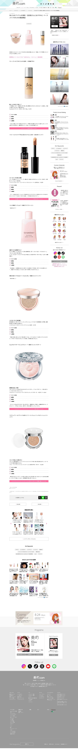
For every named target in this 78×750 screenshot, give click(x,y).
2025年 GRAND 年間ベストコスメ (62, 704)
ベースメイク (30, 10)
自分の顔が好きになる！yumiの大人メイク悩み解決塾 (24, 553)
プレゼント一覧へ (58, 209)
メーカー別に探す (12, 731)
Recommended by (41, 597)
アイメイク (40, 553)
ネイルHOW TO (41, 696)
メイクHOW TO (23, 10)
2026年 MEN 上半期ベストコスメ (62, 701)
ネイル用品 (11, 719)
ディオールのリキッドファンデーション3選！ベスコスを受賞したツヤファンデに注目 (17, 533)
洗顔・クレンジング (12, 696)
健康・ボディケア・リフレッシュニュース (51, 700)
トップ (10, 10)
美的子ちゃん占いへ (59, 242)
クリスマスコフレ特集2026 (13, 711)
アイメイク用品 (12, 715)
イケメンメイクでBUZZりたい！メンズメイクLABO (26, 551)
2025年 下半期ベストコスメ (61, 695)
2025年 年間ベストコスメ (61, 696)
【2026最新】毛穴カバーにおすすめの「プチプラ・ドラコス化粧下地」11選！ (39, 521)
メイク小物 (11, 718)
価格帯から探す (12, 733)
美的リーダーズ (20, 712)
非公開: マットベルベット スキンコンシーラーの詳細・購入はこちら (28, 199)
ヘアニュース (30, 701)
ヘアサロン (30, 700)
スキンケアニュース (12, 699)
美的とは (46, 744)
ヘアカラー (30, 696)
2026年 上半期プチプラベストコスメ (62, 700)
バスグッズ (11, 723)
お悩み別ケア (11, 695)
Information (57, 744)
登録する (27, 744)
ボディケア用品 (12, 722)
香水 (10, 727)
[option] (17, 523)
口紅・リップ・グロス (13, 717)
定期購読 (29, 654)
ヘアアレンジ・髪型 (31, 694)
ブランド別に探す (12, 732)
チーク (11, 724)
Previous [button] (11, 523)
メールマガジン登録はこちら (59, 261)
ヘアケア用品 (12, 720)
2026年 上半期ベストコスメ (61, 694)
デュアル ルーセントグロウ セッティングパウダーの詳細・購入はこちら (29, 409)
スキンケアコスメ (12, 713)
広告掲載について (64, 744)
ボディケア (49, 694)
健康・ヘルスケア (50, 696)
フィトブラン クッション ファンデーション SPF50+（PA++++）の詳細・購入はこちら (28, 481)
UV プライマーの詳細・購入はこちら (29, 128)
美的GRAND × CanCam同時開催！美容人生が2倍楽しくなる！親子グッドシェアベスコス (39, 533)
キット (11, 726)
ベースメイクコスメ (13, 714)
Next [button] (46, 523)
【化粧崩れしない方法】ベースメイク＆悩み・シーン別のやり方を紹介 (17, 521)
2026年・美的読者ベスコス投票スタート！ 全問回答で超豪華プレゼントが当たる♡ (64, 203)
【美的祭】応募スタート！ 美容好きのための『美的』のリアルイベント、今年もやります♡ (64, 193)
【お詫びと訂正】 (55, 35)
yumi (35, 553)
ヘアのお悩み (30, 699)
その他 (11, 729)
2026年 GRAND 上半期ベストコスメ (62, 703)
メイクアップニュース (20, 699)
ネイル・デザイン (42, 694)
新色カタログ (19, 696)
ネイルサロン (41, 695)
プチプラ (17, 549)
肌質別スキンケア (12, 694)
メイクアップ (16, 10)
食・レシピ (49, 695)
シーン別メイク (19, 695)
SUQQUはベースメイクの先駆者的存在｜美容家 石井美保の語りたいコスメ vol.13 (28, 521)
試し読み (38, 654)
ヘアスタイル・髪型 (31, 695)
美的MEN (41, 549)
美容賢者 (19, 711)
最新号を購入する (20, 654)
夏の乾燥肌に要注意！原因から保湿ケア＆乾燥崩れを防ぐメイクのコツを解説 (28, 533)
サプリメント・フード (13, 728)
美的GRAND (38, 551)
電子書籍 (53, 655)
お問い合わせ (51, 744)
